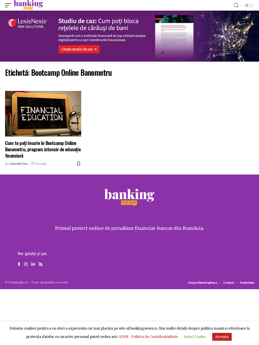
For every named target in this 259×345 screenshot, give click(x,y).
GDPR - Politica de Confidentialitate (148, 337)
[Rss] (41, 264)
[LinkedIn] (33, 264)
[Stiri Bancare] (28, 5)
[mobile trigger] (9, 5)
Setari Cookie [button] (195, 337)
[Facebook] (19, 264)
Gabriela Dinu (19, 163)
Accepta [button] (222, 337)
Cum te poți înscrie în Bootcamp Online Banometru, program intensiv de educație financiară (43, 149)
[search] (236, 5)
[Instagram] (26, 264)
